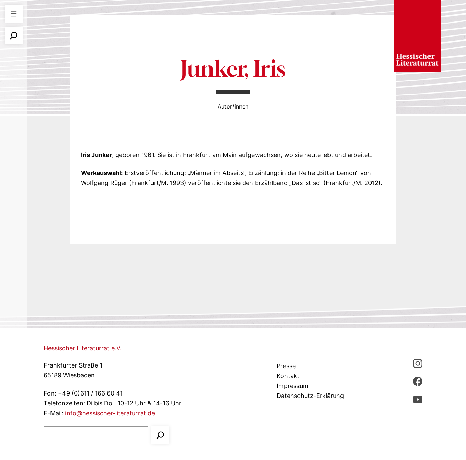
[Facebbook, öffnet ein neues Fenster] (417, 381)
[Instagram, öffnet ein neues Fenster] (417, 363)
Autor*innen (233, 106)
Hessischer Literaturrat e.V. (82, 348)
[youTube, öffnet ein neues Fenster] (417, 399)
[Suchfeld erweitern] (14, 35)
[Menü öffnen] (14, 14)
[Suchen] (160, 435)
